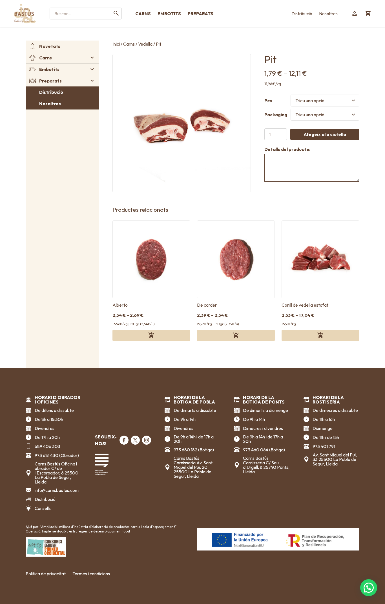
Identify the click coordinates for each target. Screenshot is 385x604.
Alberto (120, 305)
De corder (207, 305)
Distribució (301, 13)
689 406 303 (47, 446)
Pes (268, 100)
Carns (143, 13)
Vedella (145, 44)
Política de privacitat (46, 573)
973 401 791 (324, 446)
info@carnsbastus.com (57, 490)
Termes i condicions (91, 573)
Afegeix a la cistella (325, 134)
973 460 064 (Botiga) (264, 449)
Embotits (169, 13)
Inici (116, 44)
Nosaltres (328, 13)
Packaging (275, 114)
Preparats (200, 13)
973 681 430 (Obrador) (57, 455)
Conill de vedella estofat (305, 305)
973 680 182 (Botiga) (194, 449)
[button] (368, 587)
